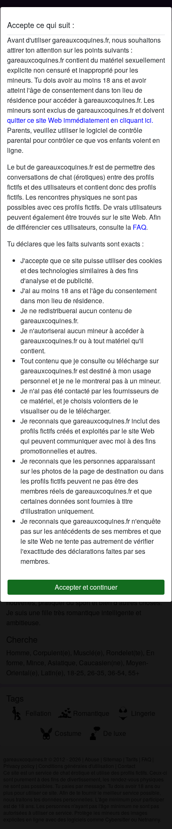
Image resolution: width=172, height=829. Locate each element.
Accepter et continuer (86, 587)
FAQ (139, 227)
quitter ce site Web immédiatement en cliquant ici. (80, 120)
